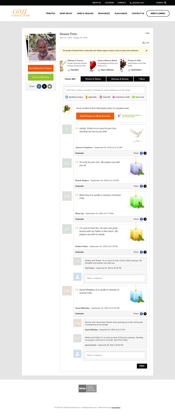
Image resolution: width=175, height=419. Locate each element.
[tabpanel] (104, 226)
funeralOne (116, 407)
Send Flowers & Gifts (123, 97)
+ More (144, 79)
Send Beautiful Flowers (40, 68)
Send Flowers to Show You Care (95, 116)
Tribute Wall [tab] (70, 79)
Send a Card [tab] (140, 97)
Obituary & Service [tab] (120, 79)
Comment (79, 153)
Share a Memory (40, 77)
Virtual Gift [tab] (106, 97)
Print (142, 366)
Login (147, 33)
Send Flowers (158, 13)
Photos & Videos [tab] (93, 79)
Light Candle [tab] (92, 97)
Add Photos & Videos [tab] (76, 97)
